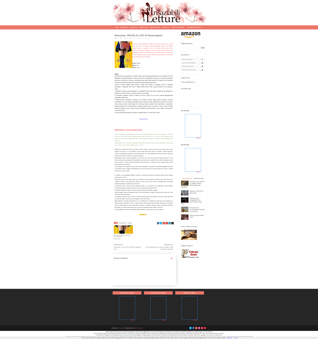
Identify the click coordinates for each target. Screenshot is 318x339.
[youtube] (202, 328)
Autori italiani (155, 27)
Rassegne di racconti (194, 27)
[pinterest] (205, 328)
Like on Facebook (187, 59)
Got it (235, 338)
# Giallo (130, 223)
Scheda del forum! (143, 119)
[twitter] (190, 328)
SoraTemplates (121, 328)
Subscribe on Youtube (189, 69)
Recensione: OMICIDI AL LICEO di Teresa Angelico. (122, 236)
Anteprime (124, 27)
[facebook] (193, 328)
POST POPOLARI (187, 178)
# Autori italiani (122, 223)
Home (117, 27)
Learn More (229, 338)
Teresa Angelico (147, 38)
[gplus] (196, 328)
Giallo (134, 38)
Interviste (165, 27)
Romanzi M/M (143, 27)
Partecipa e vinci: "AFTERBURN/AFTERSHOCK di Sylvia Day (197, 209)
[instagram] (199, 328)
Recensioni (133, 27)
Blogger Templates (137, 328)
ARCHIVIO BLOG (199, 178)
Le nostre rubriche (177, 27)
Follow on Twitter (187, 66)
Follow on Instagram (188, 62)
